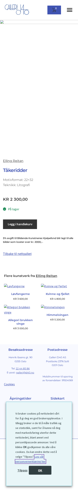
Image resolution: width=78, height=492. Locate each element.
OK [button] (40, 470)
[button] (69, 10)
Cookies (9, 384)
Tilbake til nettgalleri (17, 254)
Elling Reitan (13, 161)
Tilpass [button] (22, 470)
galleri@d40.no (25, 372)
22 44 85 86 (23, 368)
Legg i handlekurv (20, 224)
